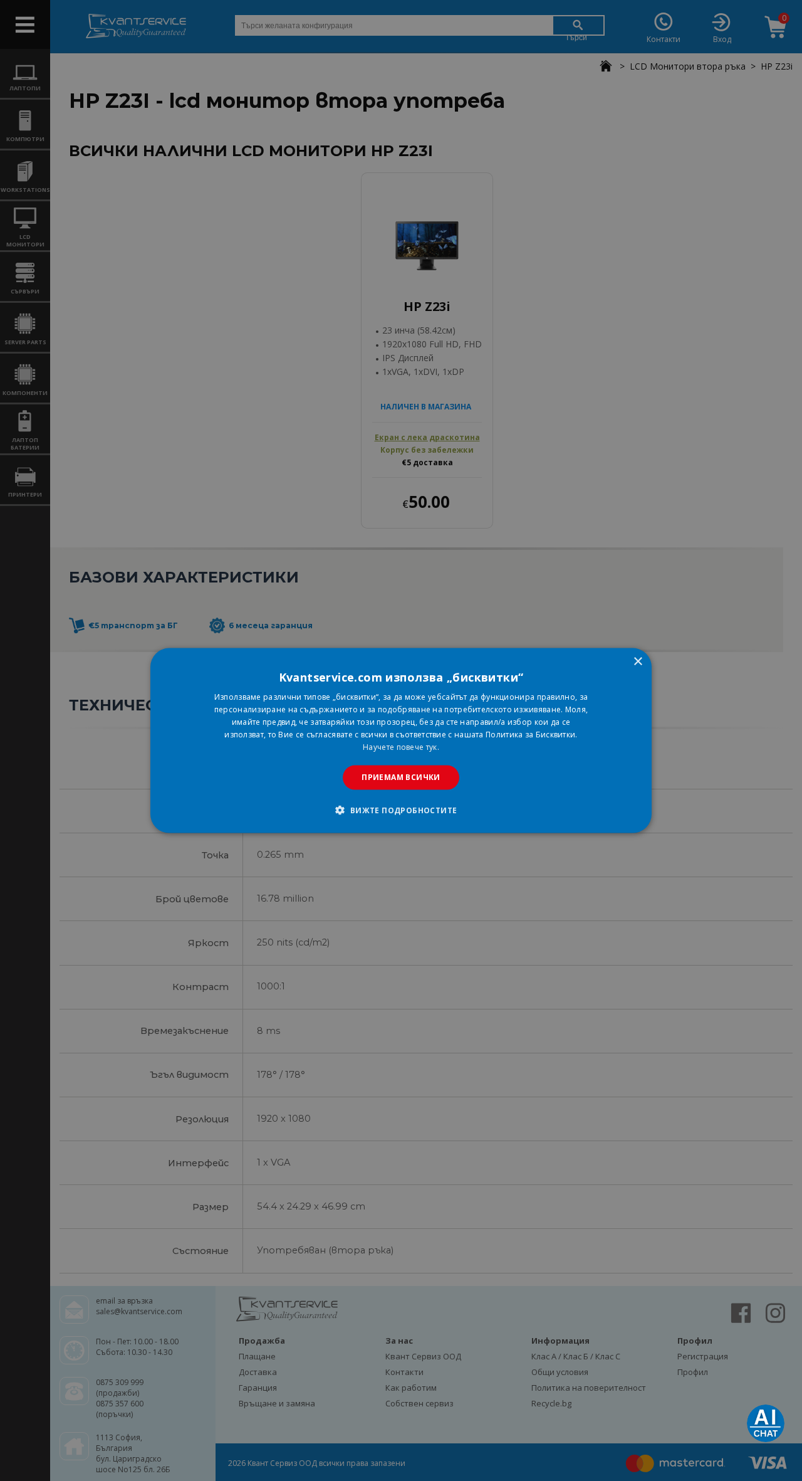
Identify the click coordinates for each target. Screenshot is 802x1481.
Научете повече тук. (401, 746)
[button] (401, 809)
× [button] (637, 662)
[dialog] (401, 740)
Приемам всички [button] (401, 777)
